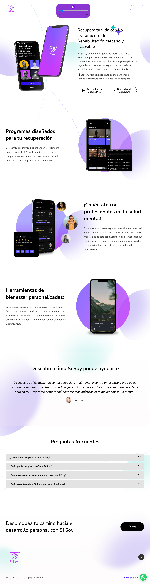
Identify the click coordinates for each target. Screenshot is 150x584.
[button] (8, 392)
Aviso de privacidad (133, 577)
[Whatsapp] (141, 557)
